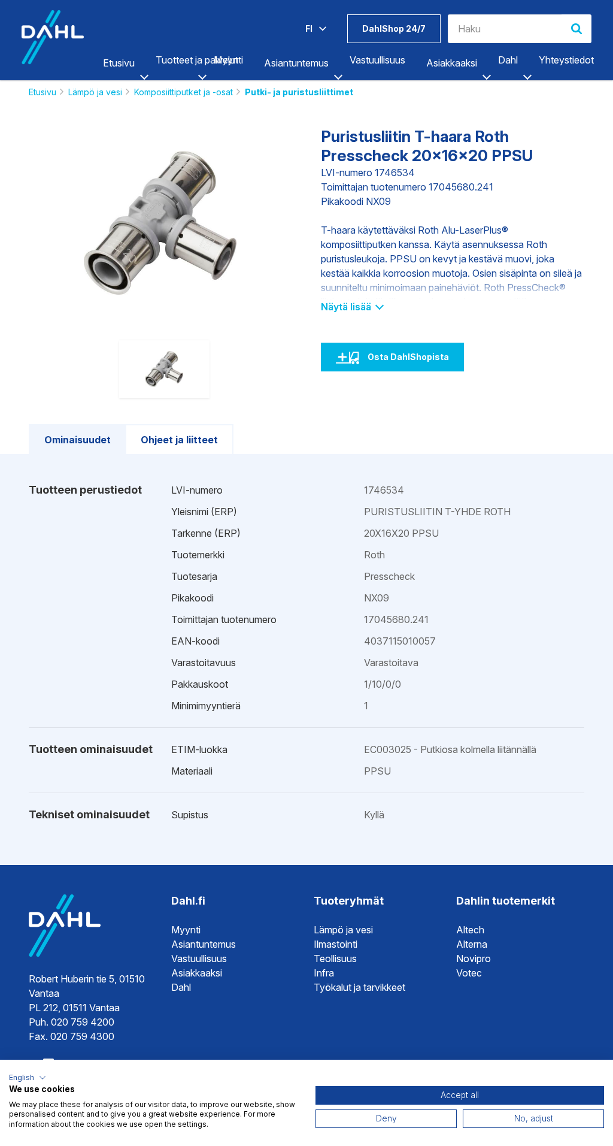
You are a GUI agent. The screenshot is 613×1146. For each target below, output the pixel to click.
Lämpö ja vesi (95, 92)
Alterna (471, 944)
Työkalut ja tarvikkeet (359, 987)
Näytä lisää (347, 307)
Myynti (186, 930)
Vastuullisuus (199, 958)
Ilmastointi (335, 944)
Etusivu (119, 63)
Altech (470, 930)
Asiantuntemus (296, 63)
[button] (27, 1077)
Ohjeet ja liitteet (179, 440)
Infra (324, 973)
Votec (469, 973)
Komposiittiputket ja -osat (183, 92)
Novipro (473, 958)
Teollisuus (335, 958)
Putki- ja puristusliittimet (299, 92)
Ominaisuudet (77, 440)
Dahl (181, 987)
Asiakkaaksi (451, 63)
